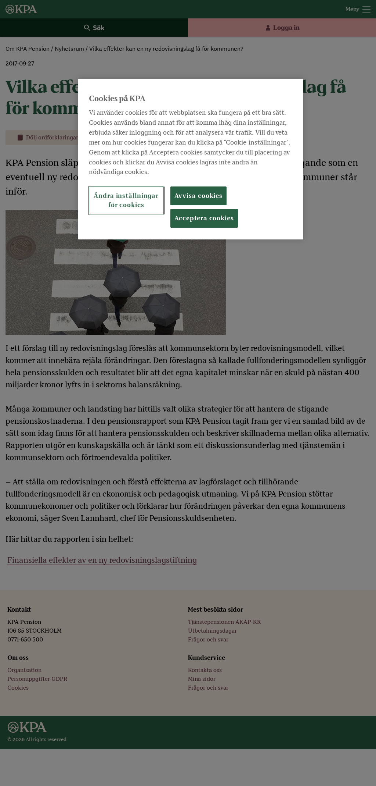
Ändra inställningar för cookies (126, 200)
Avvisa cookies (198, 196)
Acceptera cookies (204, 218)
